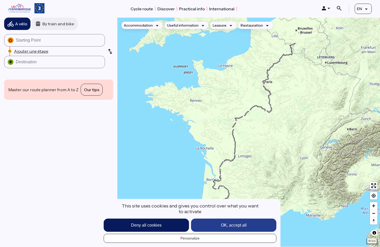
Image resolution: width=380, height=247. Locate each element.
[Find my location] (373, 195)
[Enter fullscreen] (373, 185)
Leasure (219, 25)
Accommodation (138, 25)
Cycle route (142, 8)
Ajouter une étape (31, 51)
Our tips (91, 89)
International (221, 8)
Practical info (192, 8)
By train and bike (58, 23)
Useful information (183, 25)
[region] (248, 132)
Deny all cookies (146, 225)
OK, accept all (234, 225)
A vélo (21, 23)
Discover (166, 8)
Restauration (252, 25)
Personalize (190, 238)
